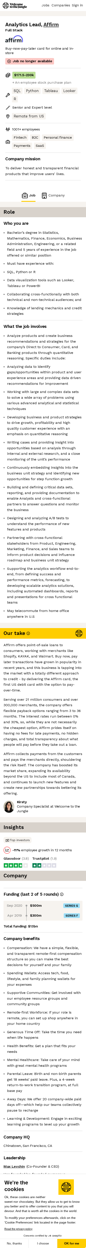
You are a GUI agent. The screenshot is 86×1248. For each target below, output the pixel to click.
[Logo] (15, 5)
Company (57, 195)
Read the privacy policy (18, 1229)
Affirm (51, 25)
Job (32, 195)
